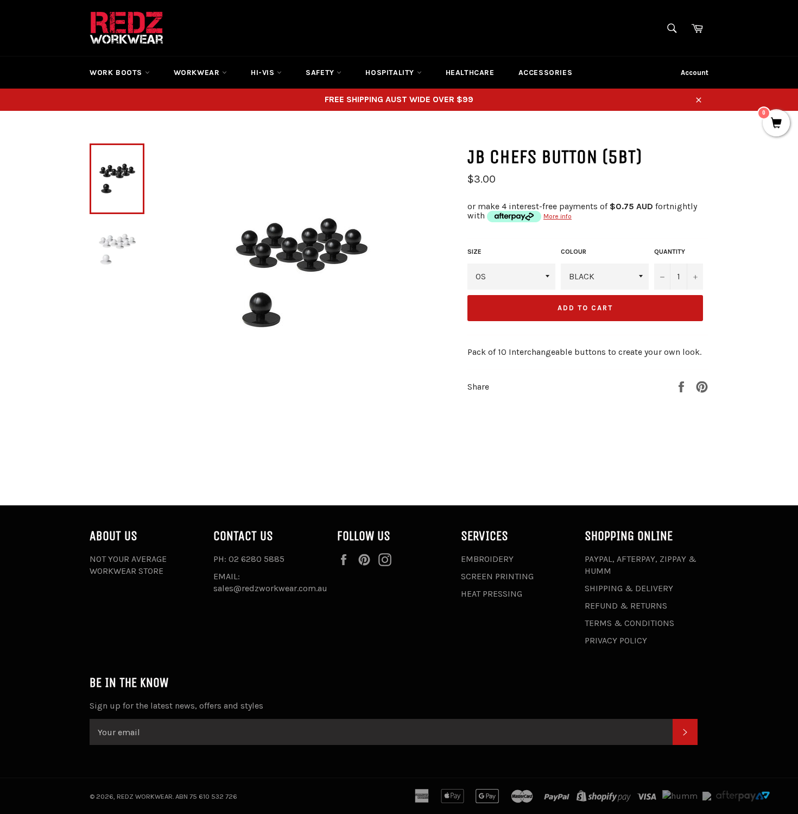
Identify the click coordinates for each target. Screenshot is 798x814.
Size (474, 251)
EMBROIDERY (487, 559)
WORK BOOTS (117, 72)
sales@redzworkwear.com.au (270, 588)
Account (694, 72)
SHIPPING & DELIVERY (629, 588)
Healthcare (470, 72)
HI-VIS (264, 72)
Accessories (545, 72)
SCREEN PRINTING (497, 576)
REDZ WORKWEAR (145, 796)
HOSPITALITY (390, 72)
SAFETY (321, 72)
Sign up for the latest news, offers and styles (176, 705)
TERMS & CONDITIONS (629, 623)
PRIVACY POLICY (616, 640)
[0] (776, 124)
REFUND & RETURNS (626, 605)
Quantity (669, 251)
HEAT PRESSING (491, 593)
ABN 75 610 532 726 (206, 796)
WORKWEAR (198, 72)
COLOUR (573, 251)
